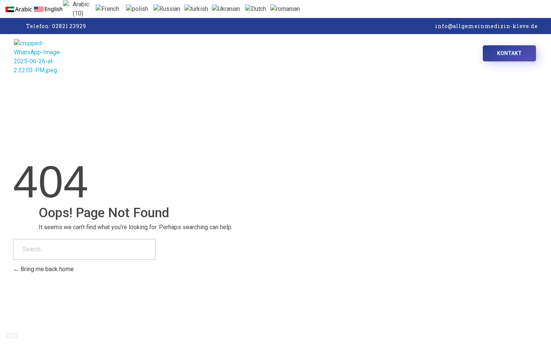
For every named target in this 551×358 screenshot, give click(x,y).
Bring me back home (46, 269)
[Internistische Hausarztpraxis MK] (95, 57)
